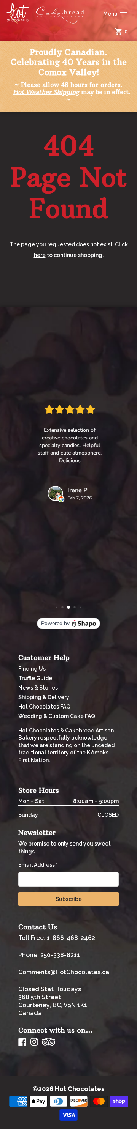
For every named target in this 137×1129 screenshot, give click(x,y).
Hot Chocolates (80, 1089)
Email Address (38, 865)
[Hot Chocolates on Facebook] (22, 1042)
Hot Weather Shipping (46, 92)
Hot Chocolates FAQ (44, 707)
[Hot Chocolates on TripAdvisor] (48, 1042)
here (40, 255)
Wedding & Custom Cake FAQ (56, 716)
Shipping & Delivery (43, 697)
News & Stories (38, 688)
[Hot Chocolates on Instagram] (34, 1042)
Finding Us (32, 669)
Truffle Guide (35, 678)
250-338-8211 (60, 955)
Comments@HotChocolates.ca (63, 972)
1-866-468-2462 (71, 938)
